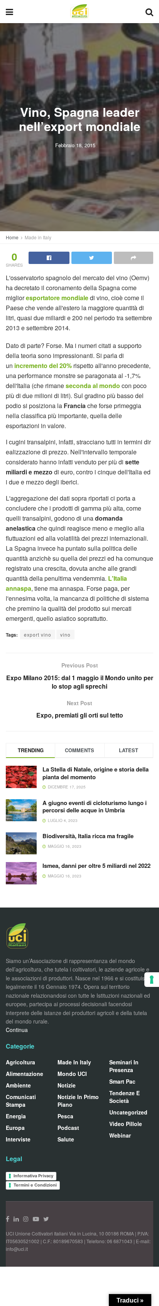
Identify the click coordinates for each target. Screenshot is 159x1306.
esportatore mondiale (57, 297)
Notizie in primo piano (78, 1100)
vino (65, 634)
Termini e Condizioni (35, 1185)
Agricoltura (20, 1062)
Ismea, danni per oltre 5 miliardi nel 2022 (96, 865)
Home (12, 237)
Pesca (65, 1116)
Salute (66, 1139)
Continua (17, 1030)
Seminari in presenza (124, 1066)
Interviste (18, 1139)
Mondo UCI (72, 1073)
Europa (15, 1127)
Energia (16, 1116)
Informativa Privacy (33, 1175)
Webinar (120, 1135)
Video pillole (125, 1124)
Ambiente (18, 1085)
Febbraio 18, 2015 (75, 145)
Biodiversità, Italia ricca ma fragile (88, 836)
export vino (37, 634)
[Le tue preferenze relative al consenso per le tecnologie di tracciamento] (151, 979)
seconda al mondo (93, 385)
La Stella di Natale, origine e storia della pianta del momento (95, 773)
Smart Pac (122, 1081)
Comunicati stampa (21, 1100)
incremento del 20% (42, 365)
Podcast (68, 1127)
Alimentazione (24, 1073)
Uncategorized (128, 1112)
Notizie (67, 1085)
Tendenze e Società (124, 1096)
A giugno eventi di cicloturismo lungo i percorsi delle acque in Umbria (94, 806)
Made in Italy (38, 237)
